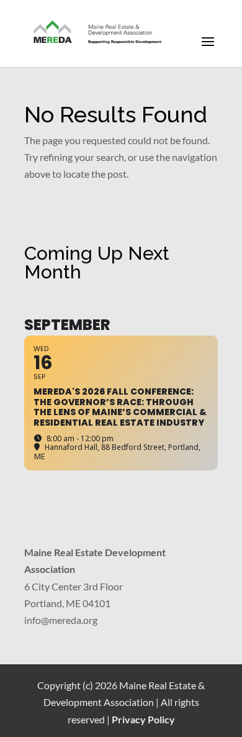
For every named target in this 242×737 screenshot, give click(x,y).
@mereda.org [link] (69, 620)
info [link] (32, 620)
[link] (98, 33)
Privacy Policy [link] (143, 719)
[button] (208, 49)
